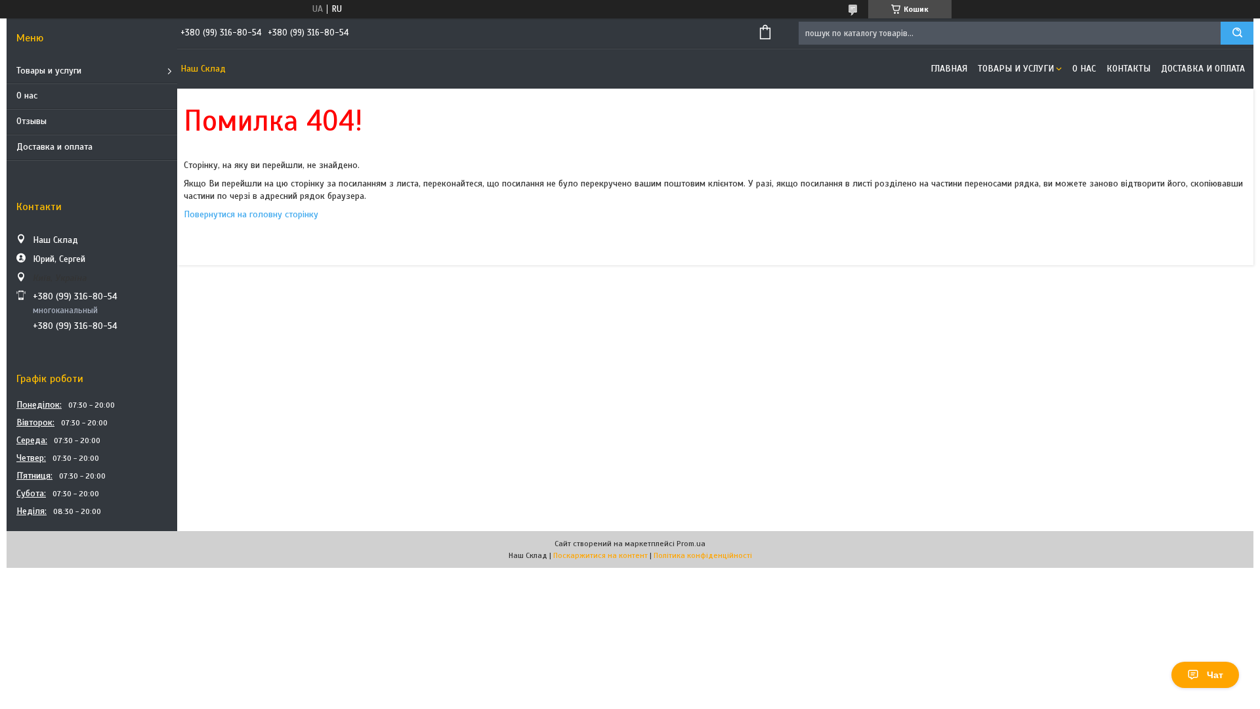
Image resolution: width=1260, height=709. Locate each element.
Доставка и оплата (54, 146)
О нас (26, 95)
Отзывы (31, 121)
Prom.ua (691, 543)
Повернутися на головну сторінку (251, 214)
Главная (949, 68)
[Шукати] (1237, 33)
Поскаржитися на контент (600, 555)
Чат (1215, 675)
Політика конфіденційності (703, 555)
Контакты (1128, 68)
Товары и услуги (48, 70)
